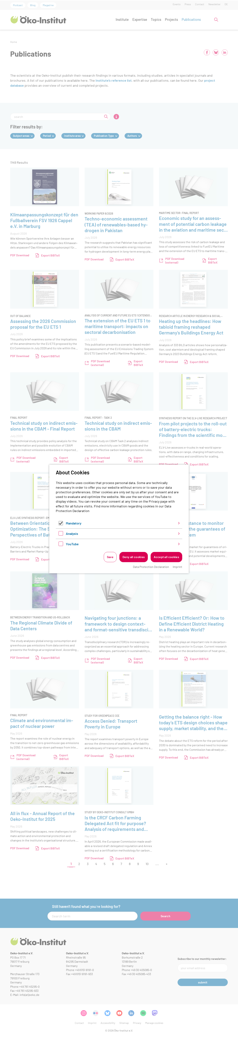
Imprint (177, 566)
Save (110, 557)
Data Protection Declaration (151, 566)
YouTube (72, 544)
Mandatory (73, 523)
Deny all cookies (134, 557)
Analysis (72, 534)
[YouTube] (61, 545)
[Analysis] (61, 534)
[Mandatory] (61, 524)
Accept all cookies (166, 557)
